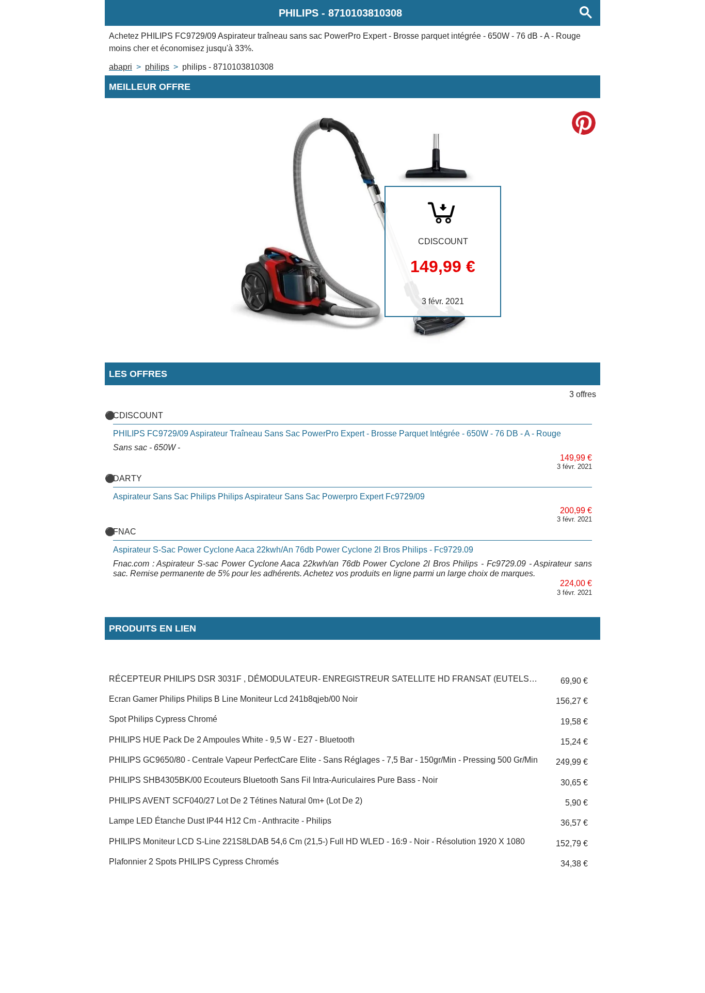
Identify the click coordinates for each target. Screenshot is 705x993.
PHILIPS (157, 66)
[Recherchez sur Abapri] (586, 13)
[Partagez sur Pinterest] (583, 123)
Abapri (120, 66)
